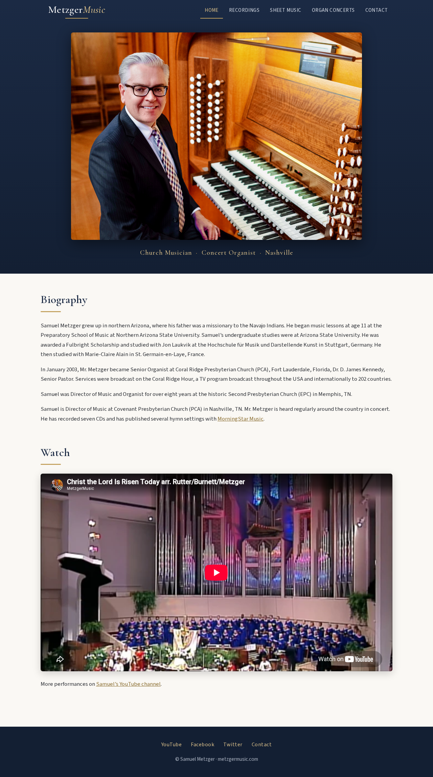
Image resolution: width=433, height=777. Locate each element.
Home (212, 10)
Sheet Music (285, 10)
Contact (376, 10)
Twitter (233, 744)
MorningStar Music (241, 419)
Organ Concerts (333, 10)
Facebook (202, 744)
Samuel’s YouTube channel (128, 684)
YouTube (171, 744)
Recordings (244, 10)
